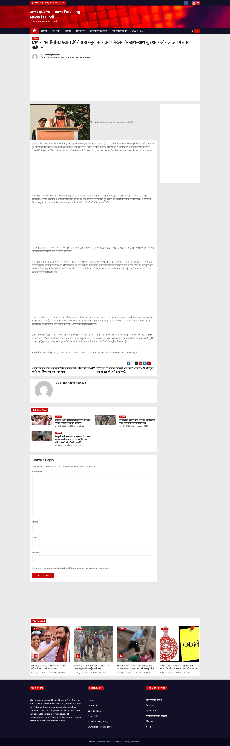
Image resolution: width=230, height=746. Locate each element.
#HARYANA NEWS (83, 57)
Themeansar (135, 742)
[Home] (34, 31)
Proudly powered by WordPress (102, 742)
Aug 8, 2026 (60, 445)
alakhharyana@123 (51, 55)
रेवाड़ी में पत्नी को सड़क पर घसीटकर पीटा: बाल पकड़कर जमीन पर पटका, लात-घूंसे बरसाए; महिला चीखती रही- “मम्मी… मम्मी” (72, 439)
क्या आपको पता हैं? (119, 31)
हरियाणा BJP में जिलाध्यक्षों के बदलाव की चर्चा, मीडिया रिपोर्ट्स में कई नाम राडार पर (72, 421)
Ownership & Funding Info (100, 726)
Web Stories (137, 31)
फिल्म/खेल (80, 31)
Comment (37, 471)
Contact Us (93, 705)
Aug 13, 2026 (124, 426)
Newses (124, 742)
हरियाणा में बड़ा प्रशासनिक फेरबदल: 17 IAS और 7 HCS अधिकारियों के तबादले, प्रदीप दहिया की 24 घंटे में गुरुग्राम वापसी (179, 668)
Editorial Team (94, 711)
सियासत (68, 31)
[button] (192, 31)
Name (35, 521)
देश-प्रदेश (56, 31)
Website (36, 552)
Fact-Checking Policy (98, 721)
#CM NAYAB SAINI (66, 57)
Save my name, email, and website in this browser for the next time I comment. (71, 568)
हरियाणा (44, 31)
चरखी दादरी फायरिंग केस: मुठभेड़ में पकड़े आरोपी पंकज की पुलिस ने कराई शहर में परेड (137, 421)
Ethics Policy (93, 716)
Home (90, 700)
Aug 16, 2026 (60, 426)
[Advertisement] (103, 80)
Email (35, 537)
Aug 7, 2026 (167, 672)
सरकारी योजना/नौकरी (98, 31)
